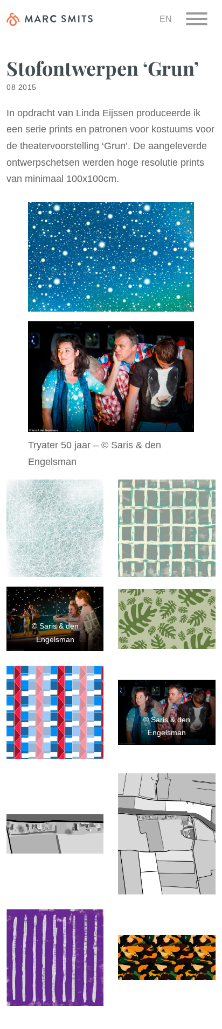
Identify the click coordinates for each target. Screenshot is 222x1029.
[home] (49, 18)
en (165, 19)
